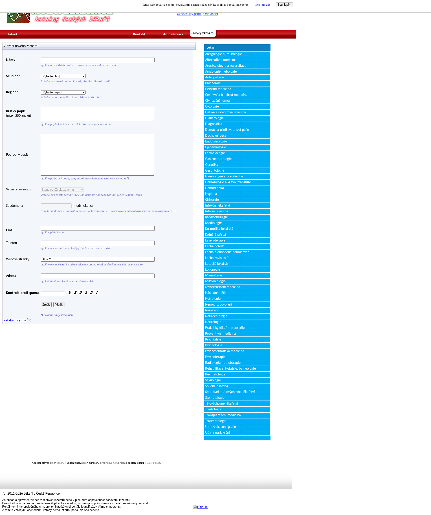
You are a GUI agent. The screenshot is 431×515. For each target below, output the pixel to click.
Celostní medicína (218, 89)
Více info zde (262, 4)
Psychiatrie (213, 339)
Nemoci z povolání (218, 304)
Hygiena (211, 194)
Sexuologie (213, 380)
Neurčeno (212, 310)
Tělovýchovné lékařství (221, 403)
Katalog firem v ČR (17, 320)
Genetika (211, 165)
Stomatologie (214, 398)
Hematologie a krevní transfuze (228, 182)
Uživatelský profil (189, 14)
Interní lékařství (216, 211)
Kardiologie (213, 223)
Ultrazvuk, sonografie (220, 427)
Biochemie (213, 83)
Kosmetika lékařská (219, 229)
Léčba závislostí (216, 258)
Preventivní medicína (220, 334)
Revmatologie (215, 374)
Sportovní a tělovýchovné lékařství (230, 392)
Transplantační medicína (223, 415)
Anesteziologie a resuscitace (225, 66)
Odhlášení (210, 14)
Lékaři (211, 48)
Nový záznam (203, 33)
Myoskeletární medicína (222, 287)
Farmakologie (215, 153)
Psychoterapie (215, 357)
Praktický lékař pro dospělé (225, 328)
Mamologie (213, 275)
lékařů (60, 462)
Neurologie (213, 322)
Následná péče (215, 293)
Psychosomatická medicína (224, 351)
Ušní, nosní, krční (217, 433)
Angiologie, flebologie (221, 71)
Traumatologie (215, 421)
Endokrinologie (216, 141)
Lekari (12, 34)
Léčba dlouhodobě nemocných (227, 252)
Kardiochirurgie (216, 217)
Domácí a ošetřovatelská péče (227, 130)
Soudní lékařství (216, 386)
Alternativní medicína (221, 60)
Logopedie (212, 270)
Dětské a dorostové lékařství (225, 112)
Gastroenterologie (218, 159)
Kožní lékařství (215, 235)
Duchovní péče (215, 136)
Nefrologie (213, 299)
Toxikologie (213, 409)
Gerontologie (214, 170)
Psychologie (213, 345)
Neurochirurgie (216, 316)
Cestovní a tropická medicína (226, 95)
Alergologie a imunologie (223, 54)
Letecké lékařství (217, 264)
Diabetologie (214, 118)
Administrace (173, 34)
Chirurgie (212, 200)
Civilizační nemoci (218, 101)
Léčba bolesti (214, 246)
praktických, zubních (112, 462)
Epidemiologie (215, 147)
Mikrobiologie (215, 281)
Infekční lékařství (217, 205)
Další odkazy (154, 462)
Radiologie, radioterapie (223, 363)
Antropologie (214, 77)
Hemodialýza (214, 188)
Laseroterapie (215, 240)
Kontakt (139, 34)
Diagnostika (213, 124)
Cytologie (212, 106)
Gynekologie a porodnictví (224, 176)
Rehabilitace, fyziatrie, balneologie (230, 369)
